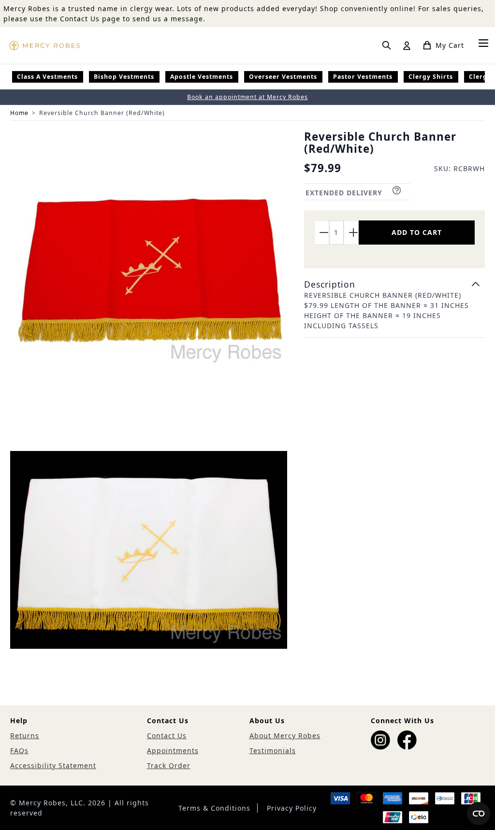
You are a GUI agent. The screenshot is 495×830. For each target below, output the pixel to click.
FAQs (19, 750)
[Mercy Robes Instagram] (380, 740)
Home (19, 113)
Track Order (168, 765)
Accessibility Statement (53, 765)
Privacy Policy (292, 808)
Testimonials (272, 750)
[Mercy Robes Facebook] (407, 740)
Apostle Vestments (201, 77)
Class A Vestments (47, 77)
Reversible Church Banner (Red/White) (102, 113)
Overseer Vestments (283, 77)
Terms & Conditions (214, 808)
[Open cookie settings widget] (478, 813)
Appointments (173, 750)
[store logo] (44, 45)
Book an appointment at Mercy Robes (247, 97)
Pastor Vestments (363, 77)
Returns (24, 735)
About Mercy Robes (284, 735)
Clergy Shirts (430, 77)
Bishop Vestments (124, 77)
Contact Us (167, 735)
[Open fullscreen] (148, 269)
